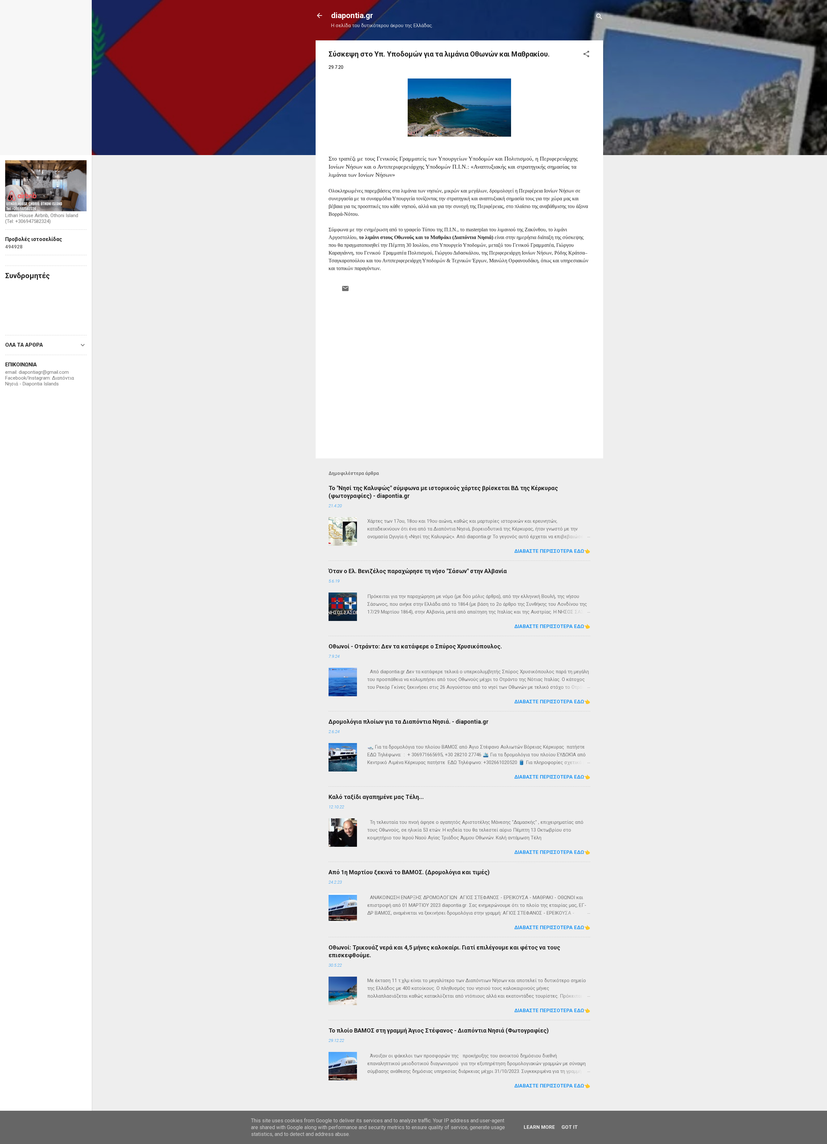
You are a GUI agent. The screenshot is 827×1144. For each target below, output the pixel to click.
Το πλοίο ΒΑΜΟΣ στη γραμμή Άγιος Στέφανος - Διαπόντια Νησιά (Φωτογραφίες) (439, 1030)
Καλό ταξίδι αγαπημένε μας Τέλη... (376, 796)
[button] (586, 55)
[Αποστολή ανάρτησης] (345, 291)
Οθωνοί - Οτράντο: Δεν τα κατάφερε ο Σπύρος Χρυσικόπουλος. (415, 646)
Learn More (539, 1127)
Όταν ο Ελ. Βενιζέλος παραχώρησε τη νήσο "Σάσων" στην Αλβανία (418, 571)
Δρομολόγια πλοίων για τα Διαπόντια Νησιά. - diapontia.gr (408, 721)
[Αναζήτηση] (599, 17)
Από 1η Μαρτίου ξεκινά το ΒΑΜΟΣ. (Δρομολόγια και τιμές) (409, 872)
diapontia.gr (352, 15)
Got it (569, 1127)
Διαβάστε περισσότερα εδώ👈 (552, 551)
